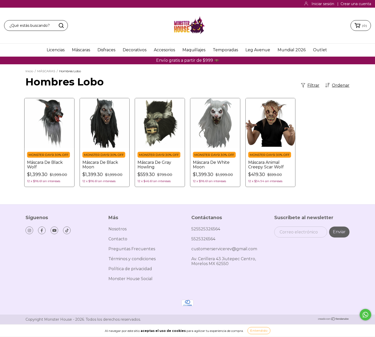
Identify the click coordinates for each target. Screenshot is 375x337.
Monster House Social (130, 278)
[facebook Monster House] (42, 230)
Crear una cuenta (356, 4)
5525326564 (203, 238)
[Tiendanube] (333, 319)
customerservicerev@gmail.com (224, 248)
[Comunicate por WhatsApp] (365, 314)
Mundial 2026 (292, 49)
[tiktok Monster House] (67, 230)
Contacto (117, 238)
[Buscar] (61, 25)
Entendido (259, 330)
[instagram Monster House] (29, 230)
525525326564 (205, 229)
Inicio (29, 71)
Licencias (56, 49)
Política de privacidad (130, 268)
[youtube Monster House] (54, 230)
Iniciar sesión (322, 4)
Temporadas (225, 49)
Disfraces (106, 49)
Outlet (320, 49)
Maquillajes (193, 49)
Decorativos (134, 49)
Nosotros (117, 229)
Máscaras (81, 49)
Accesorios (164, 49)
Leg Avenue (257, 49)
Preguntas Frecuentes (131, 248)
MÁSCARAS (46, 71)
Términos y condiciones (132, 258)
